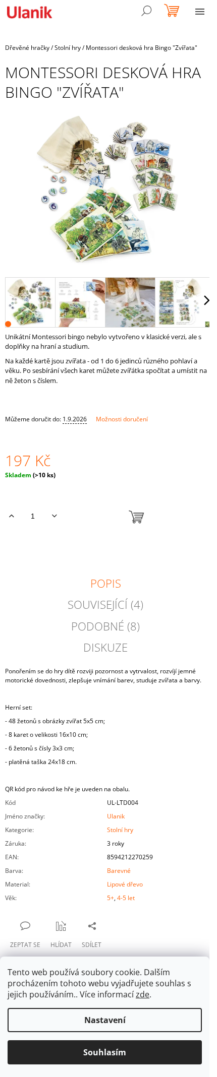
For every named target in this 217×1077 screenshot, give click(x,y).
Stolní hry (120, 830)
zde (142, 994)
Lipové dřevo (125, 884)
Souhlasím (104, 1052)
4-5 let (126, 898)
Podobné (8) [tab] (105, 626)
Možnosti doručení (122, 419)
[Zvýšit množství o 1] (11, 516)
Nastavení (105, 1020)
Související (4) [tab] (105, 604)
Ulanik (116, 816)
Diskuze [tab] (105, 647)
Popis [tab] (105, 583)
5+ (110, 898)
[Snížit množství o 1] (54, 516)
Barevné (119, 870)
